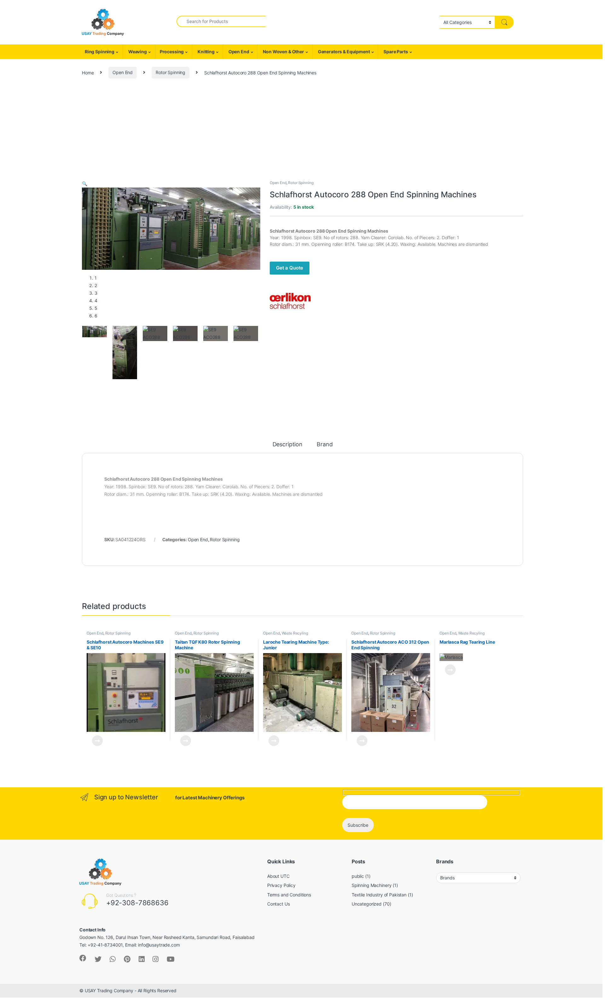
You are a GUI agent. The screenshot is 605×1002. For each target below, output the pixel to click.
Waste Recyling (295, 633)
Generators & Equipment (343, 51)
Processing (172, 51)
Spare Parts (395, 51)
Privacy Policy (281, 885)
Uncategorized (367, 903)
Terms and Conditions (289, 894)
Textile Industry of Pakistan (379, 894)
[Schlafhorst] (290, 301)
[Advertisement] (302, 133)
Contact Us (278, 903)
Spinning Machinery (371, 885)
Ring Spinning (99, 51)
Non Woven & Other (283, 51)
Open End (238, 51)
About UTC (278, 876)
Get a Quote (289, 268)
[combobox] (221, 21)
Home (88, 72)
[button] (84, 183)
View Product (95, 740)
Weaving (137, 51)
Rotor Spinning (170, 72)
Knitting (206, 51)
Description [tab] (287, 445)
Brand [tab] (324, 445)
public (358, 876)
